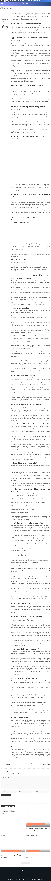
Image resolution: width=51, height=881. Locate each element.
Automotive (5, 850)
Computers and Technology (38, 823)
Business (29, 823)
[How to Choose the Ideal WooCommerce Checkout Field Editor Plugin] (4, 19)
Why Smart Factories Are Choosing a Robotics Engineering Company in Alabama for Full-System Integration (12, 856)
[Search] (48, 4)
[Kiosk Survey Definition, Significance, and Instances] (38, 843)
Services (29, 825)
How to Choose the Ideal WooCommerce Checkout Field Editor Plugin (5, 27)
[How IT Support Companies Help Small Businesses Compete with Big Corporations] (38, 818)
